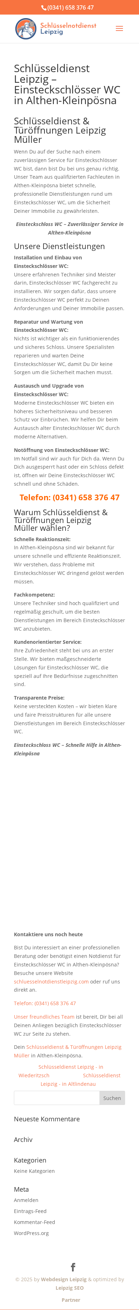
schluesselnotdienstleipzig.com (51, 981)
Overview (66, 1075)
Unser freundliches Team (44, 1016)
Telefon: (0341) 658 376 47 (45, 1003)
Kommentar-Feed (34, 1222)
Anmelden (26, 1200)
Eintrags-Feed (30, 1211)
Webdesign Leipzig (64, 1279)
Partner (69, 1299)
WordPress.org (31, 1233)
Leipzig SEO (70, 1287)
